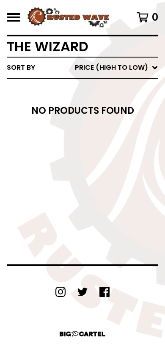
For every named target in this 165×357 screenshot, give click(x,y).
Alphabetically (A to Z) (106, 130)
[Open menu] (13, 17)
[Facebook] (104, 292)
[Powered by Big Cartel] (82, 334)
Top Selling (83, 116)
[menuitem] (82, 68)
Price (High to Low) (99, 198)
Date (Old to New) (97, 171)
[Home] (68, 17)
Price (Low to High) (99, 184)
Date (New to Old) (97, 157)
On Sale (76, 103)
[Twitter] (82, 292)
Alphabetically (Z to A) (106, 143)
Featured (79, 89)
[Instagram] (60, 292)
